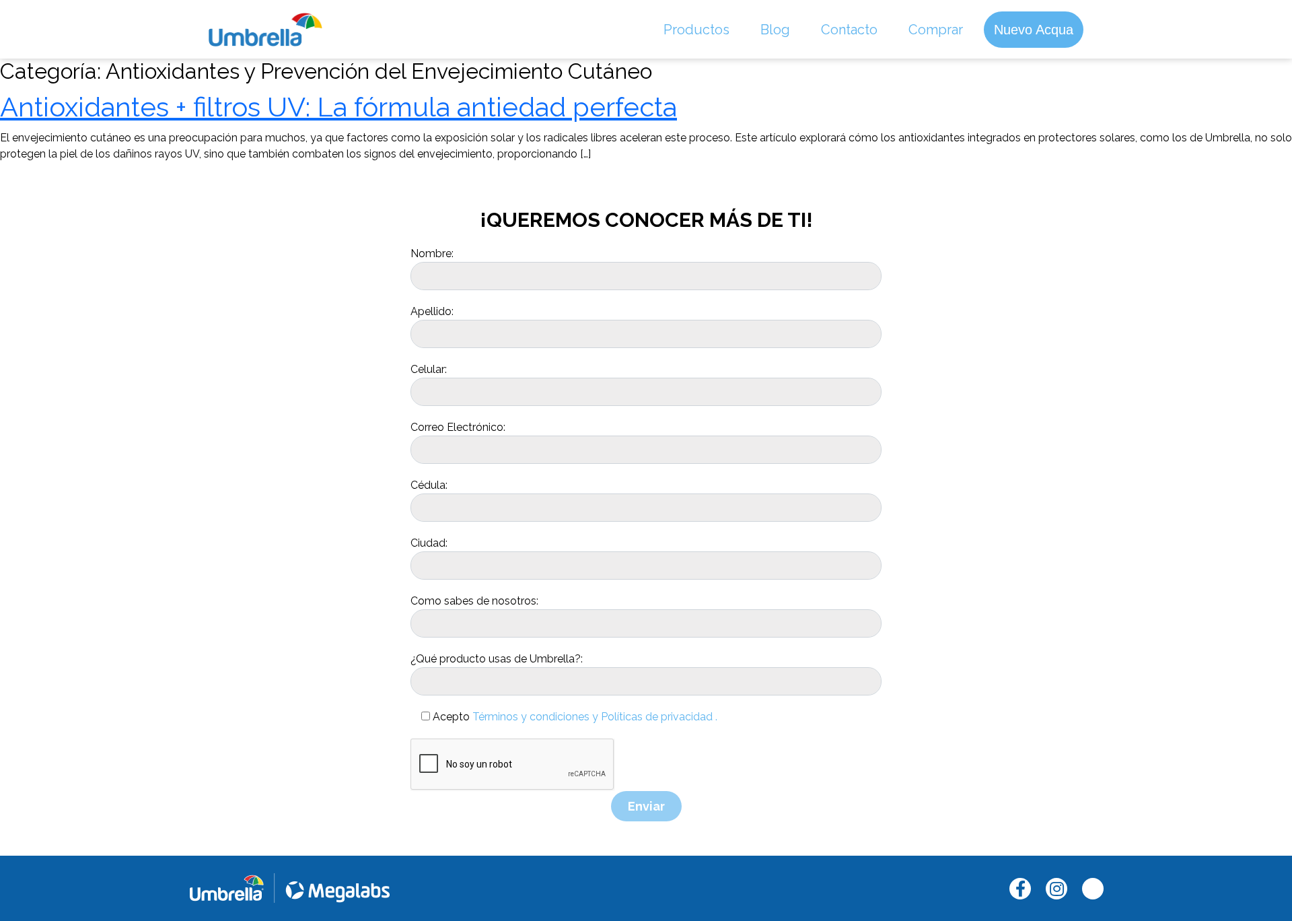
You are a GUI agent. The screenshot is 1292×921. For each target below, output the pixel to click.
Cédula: (428, 485)
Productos (696, 30)
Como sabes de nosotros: (474, 600)
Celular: (428, 369)
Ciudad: (428, 543)
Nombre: (432, 253)
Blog (775, 30)
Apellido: (432, 311)
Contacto (849, 30)
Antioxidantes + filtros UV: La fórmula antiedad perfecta (338, 107)
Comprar (935, 30)
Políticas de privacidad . (659, 716)
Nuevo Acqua (1033, 29)
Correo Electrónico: (457, 427)
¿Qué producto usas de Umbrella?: (496, 658)
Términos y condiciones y (535, 716)
